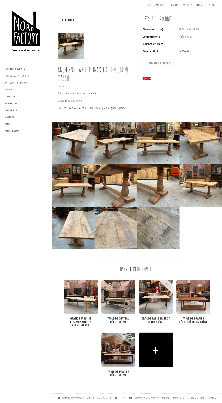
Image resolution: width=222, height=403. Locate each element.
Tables (8, 124)
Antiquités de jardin (16, 82)
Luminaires (11, 110)
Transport (187, 5)
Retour (69, 20)
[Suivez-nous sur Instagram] (124, 398)
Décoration (11, 103)
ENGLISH (212, 5)
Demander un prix (159, 63)
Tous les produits (155, 5)
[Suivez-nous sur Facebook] (116, 398)
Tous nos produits (15, 68)
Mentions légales (169, 398)
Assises (8, 89)
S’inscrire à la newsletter (147, 398)
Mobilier (9, 117)
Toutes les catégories (17, 75)
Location (173, 5)
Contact (200, 5)
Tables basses (12, 131)
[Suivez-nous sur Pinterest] (131, 398)
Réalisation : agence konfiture (201, 398)
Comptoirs (11, 96)
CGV (182, 398)
